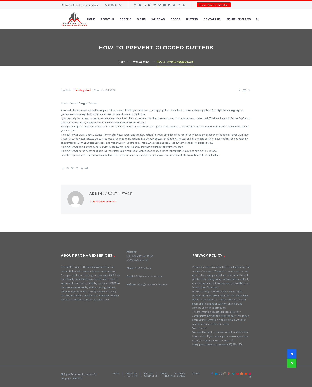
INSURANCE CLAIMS (238, 19)
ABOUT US (107, 19)
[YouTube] (164, 5)
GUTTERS (192, 19)
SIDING (141, 19)
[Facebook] (135, 5)
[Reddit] (174, 5)
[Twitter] (144, 5)
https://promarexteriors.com (152, 284)
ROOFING (125, 19)
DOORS (175, 19)
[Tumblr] (77, 168)
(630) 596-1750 (115, 4)
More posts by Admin (104, 201)
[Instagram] (149, 5)
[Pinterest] (154, 5)
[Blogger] (169, 5)
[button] (291, 363)
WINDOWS (158, 19)
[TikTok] (178, 5)
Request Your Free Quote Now (213, 4)
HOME (91, 19)
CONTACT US (212, 19)
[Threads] (183, 5)
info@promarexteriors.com (148, 276)
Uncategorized (82, 90)
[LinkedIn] (139, 5)
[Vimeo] (159, 5)
